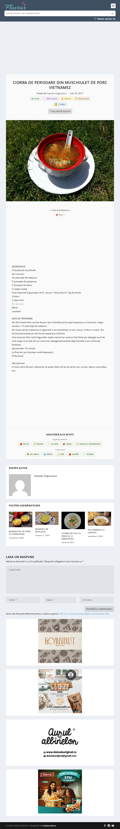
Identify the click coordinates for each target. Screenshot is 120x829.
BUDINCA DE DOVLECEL (41, 530)
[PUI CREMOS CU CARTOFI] (99, 519)
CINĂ (60, 454)
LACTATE (53, 444)
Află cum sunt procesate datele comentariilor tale (84, 613)
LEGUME (38, 444)
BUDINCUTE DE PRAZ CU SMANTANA (20, 532)
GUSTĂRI (74, 454)
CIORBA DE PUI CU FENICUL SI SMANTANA (71, 536)
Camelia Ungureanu (57, 93)
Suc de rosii (18, 303)
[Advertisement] (60, 47)
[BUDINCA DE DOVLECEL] (47, 518)
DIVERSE (89, 454)
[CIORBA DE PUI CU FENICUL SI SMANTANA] (73, 520)
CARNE (67, 444)
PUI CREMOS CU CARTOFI (96, 531)
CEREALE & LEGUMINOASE (88, 444)
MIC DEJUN (33, 454)
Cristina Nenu (49, 825)
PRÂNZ (47, 454)
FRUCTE (24, 444)
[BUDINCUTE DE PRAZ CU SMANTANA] (20, 519)
